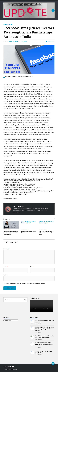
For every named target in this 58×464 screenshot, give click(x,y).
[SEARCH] (25, 299)
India (15, 198)
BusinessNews (8, 24)
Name (5, 266)
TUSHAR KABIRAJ (14, 41)
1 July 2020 (24, 41)
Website (5, 275)
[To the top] (53, 363)
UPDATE (11, 367)
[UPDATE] (29, 10)
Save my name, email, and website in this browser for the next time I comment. (26, 283)
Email (32, 266)
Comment (6, 249)
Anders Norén (13, 369)
